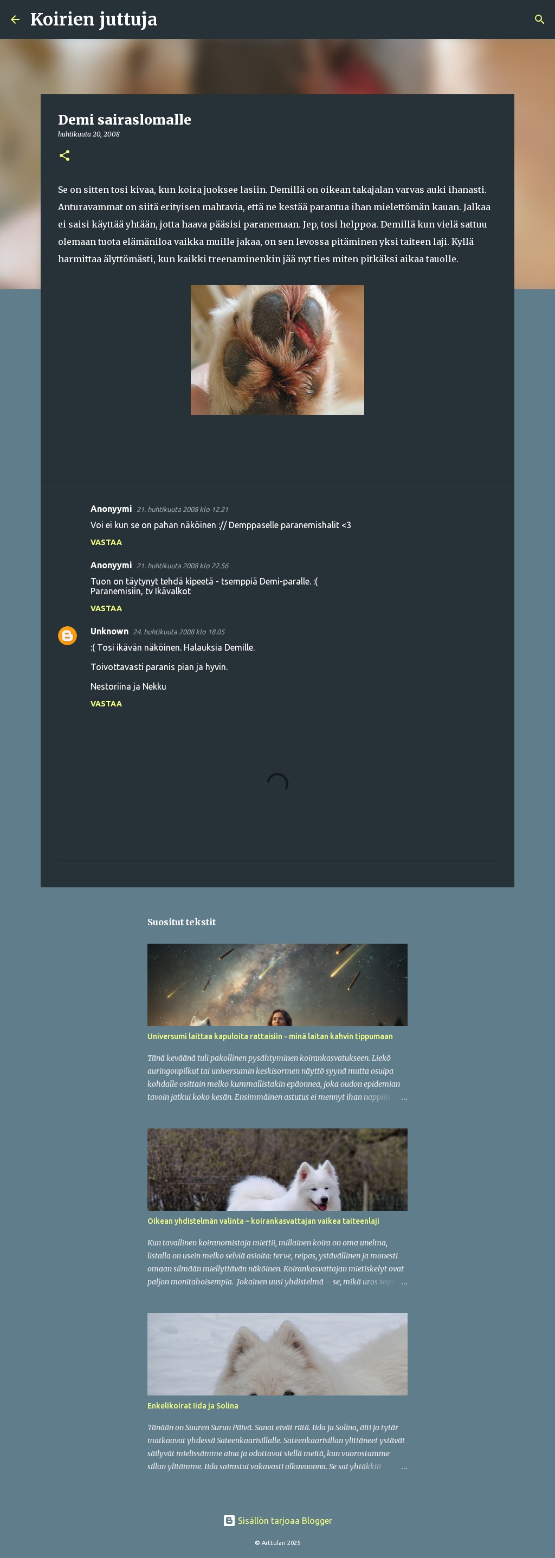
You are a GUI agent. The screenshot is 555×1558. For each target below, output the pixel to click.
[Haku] (172, 20)
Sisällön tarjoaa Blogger (284, 1520)
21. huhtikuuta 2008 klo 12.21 (182, 509)
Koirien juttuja (94, 19)
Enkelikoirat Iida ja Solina (192, 1405)
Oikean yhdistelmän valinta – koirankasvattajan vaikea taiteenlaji (263, 1221)
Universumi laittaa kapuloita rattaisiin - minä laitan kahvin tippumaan (270, 1036)
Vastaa (106, 542)
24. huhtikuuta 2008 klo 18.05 (178, 631)
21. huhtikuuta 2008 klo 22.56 (182, 565)
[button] (64, 156)
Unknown (109, 631)
